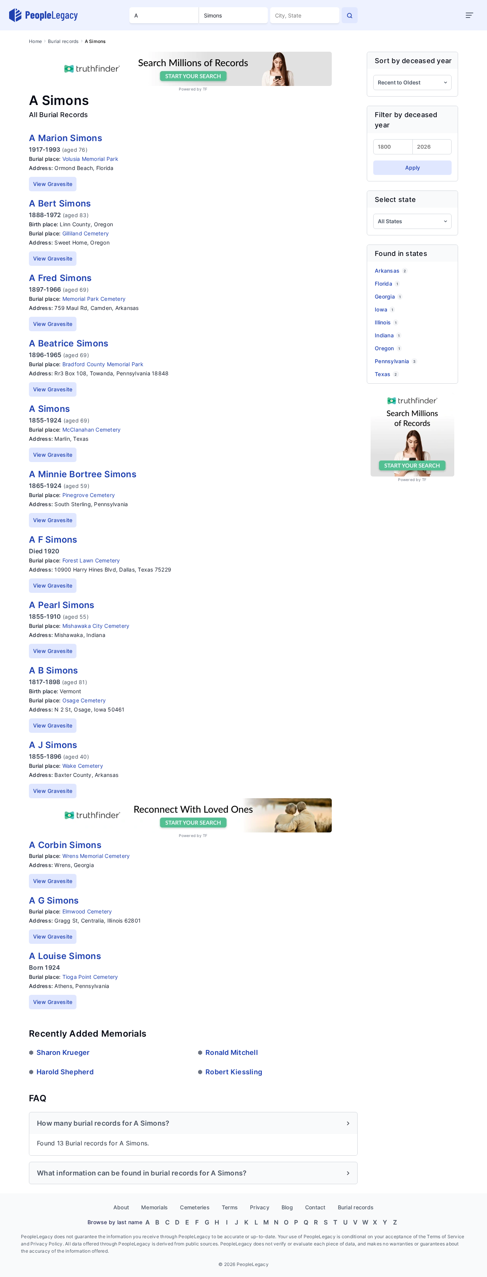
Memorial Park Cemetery (94, 298)
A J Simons (53, 745)
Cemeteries (195, 1207)
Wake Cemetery (82, 765)
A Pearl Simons (62, 605)
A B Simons (53, 670)
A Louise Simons (65, 956)
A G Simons (54, 900)
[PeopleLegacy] (43, 15)
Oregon (387, 348)
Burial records (63, 41)
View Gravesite (53, 184)
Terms (230, 1207)
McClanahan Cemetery (91, 429)
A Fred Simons (60, 278)
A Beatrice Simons (68, 343)
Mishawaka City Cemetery (96, 626)
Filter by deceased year (406, 120)
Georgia (388, 296)
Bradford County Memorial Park (102, 364)
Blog (287, 1207)
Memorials (154, 1207)
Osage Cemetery (84, 700)
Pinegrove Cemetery (88, 495)
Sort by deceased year (413, 61)
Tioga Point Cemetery (90, 977)
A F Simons (53, 539)
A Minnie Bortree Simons (83, 474)
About (121, 1207)
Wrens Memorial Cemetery (96, 856)
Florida (386, 283)
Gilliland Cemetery (85, 233)
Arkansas (390, 270)
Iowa (384, 309)
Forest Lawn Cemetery (91, 560)
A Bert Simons (60, 203)
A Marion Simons (65, 138)
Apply (412, 167)
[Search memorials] (350, 15)
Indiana (387, 335)
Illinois (385, 322)
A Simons (49, 408)
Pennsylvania (395, 361)
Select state (395, 199)
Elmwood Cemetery (87, 911)
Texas (386, 374)
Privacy (259, 1207)
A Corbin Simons (65, 845)
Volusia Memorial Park (90, 159)
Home (35, 41)
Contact (315, 1207)
